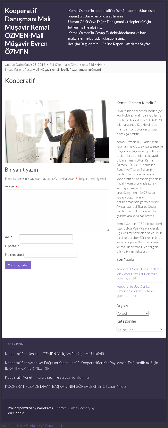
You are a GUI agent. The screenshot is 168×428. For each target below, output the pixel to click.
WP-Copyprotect (50, 425)
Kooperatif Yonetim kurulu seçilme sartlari (38, 377)
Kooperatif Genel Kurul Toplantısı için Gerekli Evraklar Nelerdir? (139, 271)
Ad (8, 237)
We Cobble (16, 413)
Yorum (11, 187)
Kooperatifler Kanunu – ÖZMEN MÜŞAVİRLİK (42, 353)
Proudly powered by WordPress (30, 408)
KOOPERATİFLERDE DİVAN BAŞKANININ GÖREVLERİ (50, 386)
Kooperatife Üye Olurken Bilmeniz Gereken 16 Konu (135, 288)
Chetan (31, 425)
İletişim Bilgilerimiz (83, 44)
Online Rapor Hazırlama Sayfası (126, 44)
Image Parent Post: (53, 69)
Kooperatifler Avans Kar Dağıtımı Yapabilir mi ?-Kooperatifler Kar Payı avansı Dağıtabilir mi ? (78, 362)
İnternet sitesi (14, 254)
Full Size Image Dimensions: (76, 64)
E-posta (12, 246)
